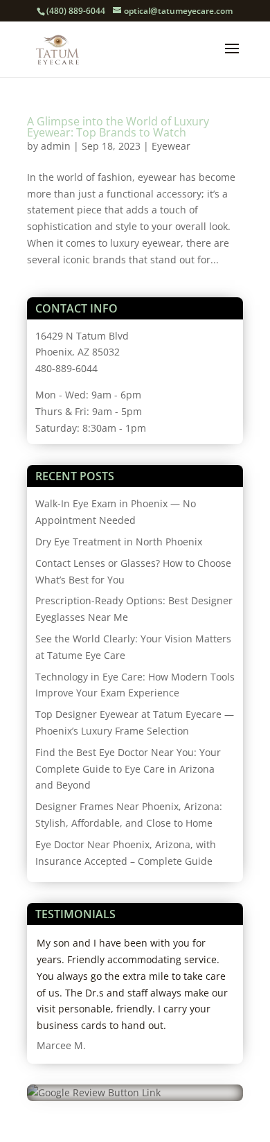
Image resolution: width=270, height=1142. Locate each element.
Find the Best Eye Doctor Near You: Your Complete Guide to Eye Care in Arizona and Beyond (128, 769)
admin (56, 145)
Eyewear (171, 145)
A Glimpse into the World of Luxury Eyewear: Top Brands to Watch (118, 127)
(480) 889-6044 (75, 11)
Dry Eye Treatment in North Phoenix (118, 541)
